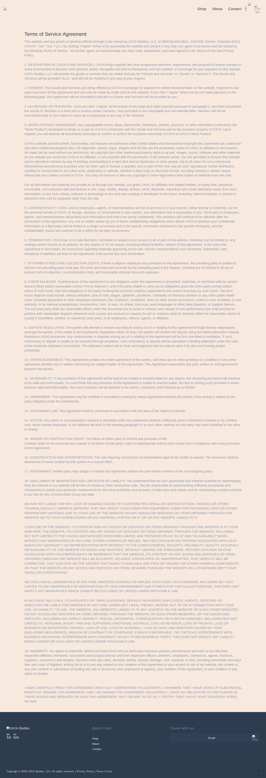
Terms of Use (104, 771)
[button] (258, 9)
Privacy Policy (85, 771)
